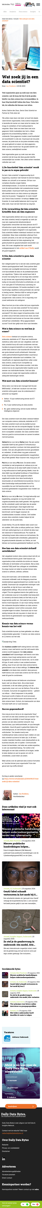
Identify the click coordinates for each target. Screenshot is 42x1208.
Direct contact (7, 1178)
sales (37, 1189)
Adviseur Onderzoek (20, 1037)
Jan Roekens (11, 86)
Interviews (20, 1002)
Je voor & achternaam (11, 1077)
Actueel (6, 841)
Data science (23, 12)
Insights (33, 12)
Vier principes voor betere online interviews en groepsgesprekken (23, 1005)
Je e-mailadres (9, 1093)
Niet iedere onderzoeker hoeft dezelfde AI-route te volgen (22, 1014)
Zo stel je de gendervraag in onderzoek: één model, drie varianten (19, 944)
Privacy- (5, 1148)
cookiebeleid (14, 1148)
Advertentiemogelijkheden (11, 1171)
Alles (5, 12)
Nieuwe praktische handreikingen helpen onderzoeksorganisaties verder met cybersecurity (21, 848)
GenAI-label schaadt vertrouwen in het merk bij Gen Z (21, 894)
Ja (23, 1204)
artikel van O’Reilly (26, 248)
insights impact (16, 936)
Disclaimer (6, 1151)
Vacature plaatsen (8, 1175)
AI (11, 888)
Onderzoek (17, 888)
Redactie (5, 1145)
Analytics (12, 12)
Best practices (15, 841)
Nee (33, 1204)
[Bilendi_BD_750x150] (21, 6)
